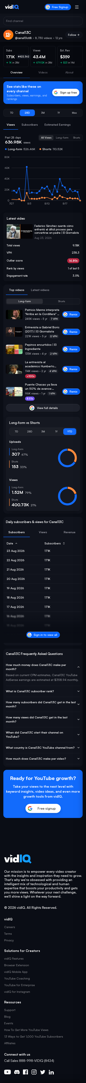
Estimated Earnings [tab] (57, 124)
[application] (43, 182)
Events (8, 1023)
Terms (8, 933)
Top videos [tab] (16, 290)
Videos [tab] (42, 72)
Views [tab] (11, 124)
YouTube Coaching (17, 978)
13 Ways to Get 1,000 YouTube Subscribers (33, 1036)
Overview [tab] (16, 72)
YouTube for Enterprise (19, 985)
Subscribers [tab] (30, 124)
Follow (72, 35)
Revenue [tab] (69, 532)
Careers (9, 927)
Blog (7, 1016)
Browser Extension (16, 965)
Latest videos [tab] (40, 290)
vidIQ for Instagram (17, 991)
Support (9, 1010)
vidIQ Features (14, 958)
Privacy (9, 940)
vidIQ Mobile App (16, 971)
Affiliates (9, 1043)
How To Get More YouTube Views (26, 1030)
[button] (11, 113)
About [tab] (69, 72)
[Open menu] (77, 7)
